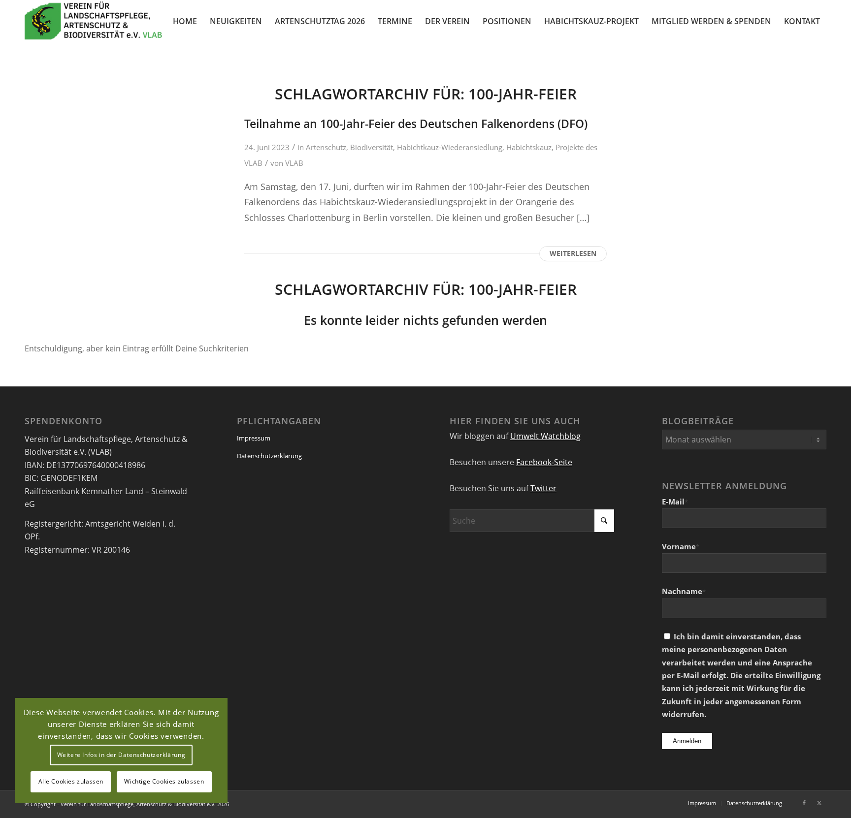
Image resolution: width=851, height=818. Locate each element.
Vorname (680, 546)
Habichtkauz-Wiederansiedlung (449, 147)
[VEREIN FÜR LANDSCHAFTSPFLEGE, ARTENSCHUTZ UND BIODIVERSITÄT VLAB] (94, 21)
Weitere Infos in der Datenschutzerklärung (121, 755)
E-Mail (675, 501)
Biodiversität (371, 147)
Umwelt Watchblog (545, 436)
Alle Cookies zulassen (71, 781)
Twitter (543, 488)
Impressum (253, 438)
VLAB (294, 163)
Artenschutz (326, 147)
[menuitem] (184, 21)
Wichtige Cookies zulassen (164, 781)
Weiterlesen (573, 253)
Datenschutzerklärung (269, 455)
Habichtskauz (529, 147)
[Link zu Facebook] (804, 802)
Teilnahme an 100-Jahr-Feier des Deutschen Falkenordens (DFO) (416, 123)
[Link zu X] (819, 802)
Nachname (684, 591)
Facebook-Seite (544, 462)
